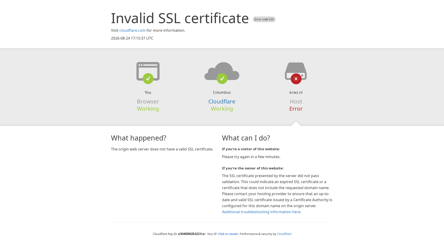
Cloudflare (221, 101)
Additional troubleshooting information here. (261, 211)
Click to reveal (227, 234)
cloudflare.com (132, 30)
